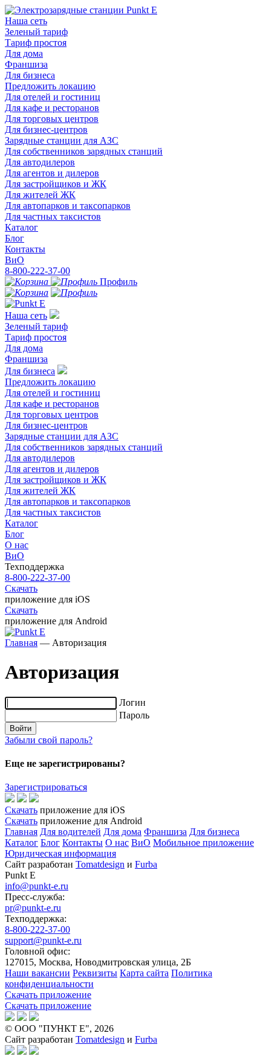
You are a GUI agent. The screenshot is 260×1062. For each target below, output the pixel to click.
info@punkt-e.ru (36, 886)
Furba (146, 864)
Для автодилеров (40, 162)
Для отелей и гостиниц (52, 97)
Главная (21, 643)
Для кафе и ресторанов (52, 108)
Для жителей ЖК (40, 195)
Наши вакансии (37, 973)
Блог (14, 238)
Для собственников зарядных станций (84, 151)
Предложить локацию (50, 86)
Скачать (21, 588)
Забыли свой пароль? (49, 740)
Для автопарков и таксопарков (68, 205)
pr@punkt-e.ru (33, 908)
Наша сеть (26, 21)
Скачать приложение (48, 995)
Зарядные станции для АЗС (62, 140)
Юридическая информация (60, 853)
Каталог (21, 227)
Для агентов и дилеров (52, 173)
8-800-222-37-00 (37, 271)
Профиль (117, 282)
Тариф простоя (36, 42)
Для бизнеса (30, 75)
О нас (16, 545)
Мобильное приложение (203, 842)
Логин (132, 702)
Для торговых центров (52, 119)
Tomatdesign (100, 864)
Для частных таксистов (53, 216)
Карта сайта (144, 973)
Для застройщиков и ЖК (55, 184)
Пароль (134, 715)
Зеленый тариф (36, 32)
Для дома (24, 53)
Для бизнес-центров (46, 129)
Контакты (25, 249)
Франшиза (26, 64)
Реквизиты (95, 973)
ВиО (14, 260)
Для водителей (70, 832)
